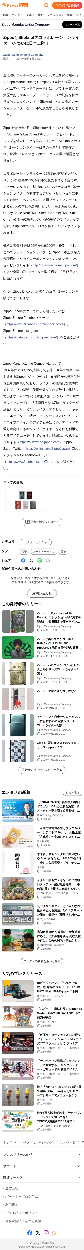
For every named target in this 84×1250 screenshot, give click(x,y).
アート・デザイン (43, 551)
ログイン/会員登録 (67, 5)
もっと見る (72, 792)
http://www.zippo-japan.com (39, 442)
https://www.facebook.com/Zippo (30, 461)
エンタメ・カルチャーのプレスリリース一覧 (46, 1142)
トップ (7, 1142)
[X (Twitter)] (31, 560)
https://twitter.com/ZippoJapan (47, 448)
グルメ (30, 15)
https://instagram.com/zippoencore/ (32, 337)
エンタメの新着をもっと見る (42, 961)
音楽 (24, 551)
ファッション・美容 (60, 15)
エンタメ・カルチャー (35, 542)
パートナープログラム (20, 1196)
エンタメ (17, 15)
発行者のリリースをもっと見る (42, 769)
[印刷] (48, 560)
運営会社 (10, 1188)
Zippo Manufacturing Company (23, 54)
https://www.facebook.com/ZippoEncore (35, 324)
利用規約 (10, 1204)
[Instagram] (46, 1232)
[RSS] (54, 1232)
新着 (5, 15)
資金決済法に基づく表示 (22, 1221)
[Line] (40, 560)
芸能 (63, 551)
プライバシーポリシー (20, 1213)
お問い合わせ (42, 593)
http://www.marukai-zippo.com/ (55, 265)
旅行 (41, 15)
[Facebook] (23, 560)
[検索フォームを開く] (46, 5)
